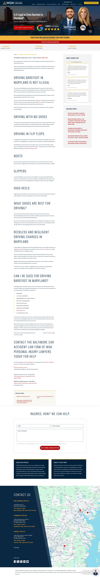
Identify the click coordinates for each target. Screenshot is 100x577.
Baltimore (31, 362)
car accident (46, 249)
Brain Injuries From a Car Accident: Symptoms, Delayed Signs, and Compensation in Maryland (77, 121)
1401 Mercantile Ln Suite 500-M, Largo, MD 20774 (25, 383)
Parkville (43, 467)
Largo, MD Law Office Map (23, 542)
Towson (39, 467)
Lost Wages (19, 296)
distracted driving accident (31, 148)
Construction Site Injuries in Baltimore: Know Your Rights (77, 142)
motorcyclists (41, 102)
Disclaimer (29, 572)
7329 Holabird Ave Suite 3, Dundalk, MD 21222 (24, 376)
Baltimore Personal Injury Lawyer (23, 396)
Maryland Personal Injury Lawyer (68, 572)
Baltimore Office (21, 501)
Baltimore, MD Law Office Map (25, 510)
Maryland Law (42, 57)
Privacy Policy (18, 572)
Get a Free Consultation (91, 2)
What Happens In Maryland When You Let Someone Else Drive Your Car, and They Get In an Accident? (24, 401)
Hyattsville (24, 473)
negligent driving (17, 249)
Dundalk (42, 465)
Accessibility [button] (35, 572)
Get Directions (19, 508)
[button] (90, 572)
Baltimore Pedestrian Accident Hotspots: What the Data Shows (78, 136)
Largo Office (19, 531)
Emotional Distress (20, 310)
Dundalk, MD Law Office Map (24, 526)
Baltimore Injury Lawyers (55, 572)
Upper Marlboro (31, 473)
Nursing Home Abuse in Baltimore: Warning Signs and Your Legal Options (77, 130)
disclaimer (32, 443)
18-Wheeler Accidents (43, 572)
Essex (17, 471)
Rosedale (42, 471)
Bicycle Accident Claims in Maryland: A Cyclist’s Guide (76, 114)
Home (15, 54)
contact (25, 362)
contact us (50, 332)
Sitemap (24, 572)
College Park (19, 473)
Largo (17, 467)
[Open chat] (91, 574)
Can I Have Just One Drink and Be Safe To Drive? (45, 397)
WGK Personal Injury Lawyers (20, 367)
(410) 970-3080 (17, 378)
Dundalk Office (20, 515)
